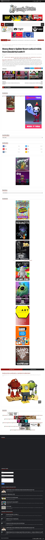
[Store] (43, 1)
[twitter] (34, 1)
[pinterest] (40, 1)
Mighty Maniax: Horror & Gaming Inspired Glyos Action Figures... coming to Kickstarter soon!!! (24, 532)
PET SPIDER (8, 506)
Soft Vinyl (19, 44)
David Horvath (9, 44)
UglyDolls (30, 44)
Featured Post (11, 369)
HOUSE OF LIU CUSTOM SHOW (12, 497)
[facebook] (33, 1)
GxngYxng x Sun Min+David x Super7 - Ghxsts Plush (21, 77)
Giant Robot (14, 44)
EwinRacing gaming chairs (28, 260)
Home (3, 44)
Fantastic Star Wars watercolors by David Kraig (15, 523)
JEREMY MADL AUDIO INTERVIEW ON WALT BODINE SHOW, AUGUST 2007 (20, 489)
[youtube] (36, 1)
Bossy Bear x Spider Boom (7, 59)
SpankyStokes (26, 44)
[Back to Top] (43, 538)
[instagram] (37, 1)
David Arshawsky (33, 40)
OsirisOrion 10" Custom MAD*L (12, 502)
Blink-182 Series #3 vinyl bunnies (12, 518)
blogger (36, 87)
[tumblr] (39, 1)
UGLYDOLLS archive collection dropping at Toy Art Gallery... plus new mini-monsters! (8, 76)
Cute (5, 44)
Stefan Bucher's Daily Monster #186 (8, 494)
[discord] (42, 1)
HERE (3, 60)
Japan (17, 44)
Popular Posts (33, 369)
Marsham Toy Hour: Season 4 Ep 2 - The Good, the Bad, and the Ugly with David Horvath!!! (36, 76)
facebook (40, 87)
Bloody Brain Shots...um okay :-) (12, 514)
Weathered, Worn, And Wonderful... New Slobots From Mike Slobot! (15, 40)
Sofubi (23, 44)
